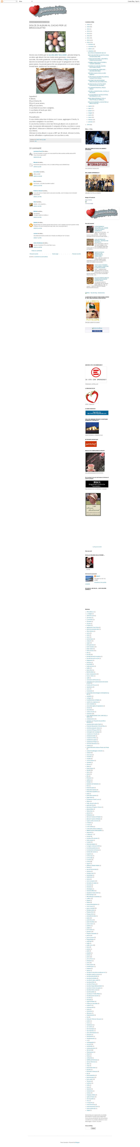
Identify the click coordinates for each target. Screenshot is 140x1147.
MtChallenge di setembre (93, 896)
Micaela (36, 162)
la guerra (89, 854)
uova (88, 1087)
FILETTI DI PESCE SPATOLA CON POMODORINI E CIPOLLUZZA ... (99, 254)
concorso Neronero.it (92, 743)
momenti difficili (91, 890)
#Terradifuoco (90, 612)
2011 (88, 38)
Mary (35, 181)
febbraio (90, 119)
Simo (35, 202)
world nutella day (91, 1108)
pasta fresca (90, 920)
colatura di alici (90, 711)
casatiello (89, 696)
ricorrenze (89, 1011)
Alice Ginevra (90, 631)
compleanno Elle (91, 736)
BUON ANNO (90, 672)
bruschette (89, 664)
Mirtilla (35, 211)
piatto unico (90, 945)
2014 (88, 31)
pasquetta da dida (91, 916)
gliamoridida (90, 809)
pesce (88, 935)
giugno (90, 110)
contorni (89, 752)
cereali (88, 708)
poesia (88, 949)
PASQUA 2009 (90, 910)
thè (87, 1073)
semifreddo (89, 1046)
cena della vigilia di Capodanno (95, 706)
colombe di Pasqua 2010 (93, 730)
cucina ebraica (90, 760)
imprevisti (89, 832)
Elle (88, 776)
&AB (101, 546)
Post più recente (34, 254)
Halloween (89, 815)
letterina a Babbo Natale (93, 865)
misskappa (89, 889)
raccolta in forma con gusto (94, 988)
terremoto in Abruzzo (92, 1071)
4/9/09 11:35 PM (38, 247)
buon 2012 (89, 670)
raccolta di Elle (90, 982)
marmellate (89, 875)
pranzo (88, 955)
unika (88, 1085)
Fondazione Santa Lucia (93, 799)
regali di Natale (91, 1001)
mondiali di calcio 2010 (93, 892)
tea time (89, 1069)
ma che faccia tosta (92, 869)
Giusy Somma (88, 199)
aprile (90, 115)
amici (88, 635)
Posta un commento (37, 250)
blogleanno (90, 660)
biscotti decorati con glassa (94, 656)
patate (88, 927)
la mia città (89, 857)
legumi (88, 863)
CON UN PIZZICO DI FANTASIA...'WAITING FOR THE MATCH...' (101, 241)
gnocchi (89, 813)
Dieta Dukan (90, 768)
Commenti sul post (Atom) (41, 256)
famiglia (89, 782)
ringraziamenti (90, 1015)
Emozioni (89, 778)
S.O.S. (88, 1023)
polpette (89, 953)
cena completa (90, 704)
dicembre (90, 44)
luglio (89, 108)
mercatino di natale (92, 883)
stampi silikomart (91, 1062)
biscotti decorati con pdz (93, 658)
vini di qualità (90, 1098)
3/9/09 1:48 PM (37, 206)
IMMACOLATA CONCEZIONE (94, 830)
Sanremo (89, 1034)
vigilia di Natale (91, 1097)
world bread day (91, 1104)
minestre (89, 887)
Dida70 (98, 576)
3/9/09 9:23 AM (37, 166)
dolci (36, 141)
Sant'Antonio (90, 1036)
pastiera (89, 925)
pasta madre (90, 924)
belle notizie (90, 648)
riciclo (88, 1009)
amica (88, 633)
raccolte (89, 997)
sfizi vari (89, 1050)
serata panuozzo (91, 1048)
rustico (88, 1021)
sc (87, 1040)
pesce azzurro (90, 937)
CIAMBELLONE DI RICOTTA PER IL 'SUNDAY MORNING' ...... (97, 63)
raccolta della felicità (92, 976)
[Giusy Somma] (86, 202)
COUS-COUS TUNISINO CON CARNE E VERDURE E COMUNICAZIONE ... (101, 266)
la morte (89, 859)
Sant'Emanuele (91, 1038)
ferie (88, 785)
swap (88, 1065)
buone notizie (90, 676)
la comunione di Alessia (93, 850)
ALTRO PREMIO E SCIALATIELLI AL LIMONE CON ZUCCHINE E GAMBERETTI (101, 228)
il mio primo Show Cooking (94, 828)
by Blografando (96, 546)
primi (88, 962)
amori (88, 637)
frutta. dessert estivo (92, 803)
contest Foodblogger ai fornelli (94, 751)
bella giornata (90, 645)
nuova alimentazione (92, 904)
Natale (88, 902)
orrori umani (90, 906)
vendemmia (90, 1091)
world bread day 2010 (92, 1106)
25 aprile (89, 621)
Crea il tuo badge (89, 203)
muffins (88, 898)
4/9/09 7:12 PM (37, 238)
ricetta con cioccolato (92, 1003)
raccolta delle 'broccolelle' (57, 55)
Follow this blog (97, 331)
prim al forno (90, 959)
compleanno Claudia (92, 734)
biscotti (88, 654)
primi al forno (90, 964)
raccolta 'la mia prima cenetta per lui (96, 972)
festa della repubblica (92, 791)
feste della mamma (91, 795)
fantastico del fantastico (93, 784)
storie (88, 1063)
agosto (90, 106)
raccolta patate (90, 991)
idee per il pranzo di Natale (94, 817)
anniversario (90, 639)
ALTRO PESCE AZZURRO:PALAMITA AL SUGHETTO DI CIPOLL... (98, 77)
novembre (91, 46)
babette (36, 222)
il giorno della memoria (93, 820)
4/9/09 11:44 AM (38, 228)
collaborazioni (90, 719)
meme (88, 879)
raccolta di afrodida (92, 978)
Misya (66, 59)
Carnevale (89, 691)
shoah (88, 1054)
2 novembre (90, 619)
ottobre (90, 48)
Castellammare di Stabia (93, 700)
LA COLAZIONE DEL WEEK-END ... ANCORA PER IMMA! (97, 70)
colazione (89, 713)
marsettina (36, 172)
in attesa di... (90, 834)
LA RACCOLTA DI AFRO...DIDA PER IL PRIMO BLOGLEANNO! (98, 59)
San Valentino (90, 1030)
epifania (89, 780)
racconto (89, 999)
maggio (90, 113)
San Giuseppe (90, 1028)
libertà (88, 867)
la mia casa (90, 855)
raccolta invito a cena (92, 990)
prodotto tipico (90, 966)
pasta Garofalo (90, 922)
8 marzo (89, 625)
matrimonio (89, 877)
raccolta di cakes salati (92, 980)
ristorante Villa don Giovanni (94, 1019)
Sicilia (88, 1056)
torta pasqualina (91, 1075)
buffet (88, 668)
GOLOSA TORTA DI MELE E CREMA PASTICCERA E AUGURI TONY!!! (101, 279)
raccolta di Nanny (91, 984)
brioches (89, 662)
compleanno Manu (91, 737)
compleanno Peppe (92, 741)
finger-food (89, 797)
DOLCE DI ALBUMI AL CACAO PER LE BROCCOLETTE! (98, 102)
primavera (89, 960)
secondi (89, 1044)
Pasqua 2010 (90, 912)
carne (88, 689)
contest (88, 745)
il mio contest (90, 826)
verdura (89, 1093)
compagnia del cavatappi (93, 732)
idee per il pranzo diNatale (93, 819)
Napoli (88, 900)
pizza (88, 947)
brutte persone (90, 666)
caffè (88, 678)
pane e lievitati (90, 908)
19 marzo (89, 617)
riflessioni (89, 1013)
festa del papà (90, 787)
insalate (89, 842)
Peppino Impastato (91, 933)
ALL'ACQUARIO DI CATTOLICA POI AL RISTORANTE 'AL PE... (98, 95)
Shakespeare (90, 1052)
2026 (88, 24)
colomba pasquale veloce (93, 728)
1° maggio (89, 613)
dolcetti (88, 770)
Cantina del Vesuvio (92, 685)
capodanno (90, 687)
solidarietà (89, 1058)
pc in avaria (90, 929)
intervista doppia (91, 844)
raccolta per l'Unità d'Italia (93, 993)
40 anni (89, 623)
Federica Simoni (38, 191)
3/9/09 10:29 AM (38, 176)
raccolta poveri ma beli (92, 995)
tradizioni (89, 1083)
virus (88, 1100)
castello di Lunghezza (92, 702)
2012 (88, 35)
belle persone (90, 650)
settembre (91, 51)
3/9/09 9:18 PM (37, 217)
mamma (89, 871)
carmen (36, 233)
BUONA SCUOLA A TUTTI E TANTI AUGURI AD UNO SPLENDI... (97, 84)
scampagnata (90, 1042)
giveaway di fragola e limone (94, 807)
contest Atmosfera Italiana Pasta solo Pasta (98, 747)
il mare (88, 824)
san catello (89, 1026)
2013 (88, 33)
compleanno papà (91, 739)
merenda (89, 885)
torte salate (89, 1079)
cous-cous (89, 754)
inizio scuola (90, 840)
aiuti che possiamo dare (93, 629)
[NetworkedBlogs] (97, 328)
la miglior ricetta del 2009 (93, 846)
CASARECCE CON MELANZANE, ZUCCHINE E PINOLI (97, 66)
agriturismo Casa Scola (93, 627)
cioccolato (89, 709)
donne (88, 774)
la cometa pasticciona (92, 848)
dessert (88, 764)
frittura (88, 801)
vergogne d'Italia (91, 1095)
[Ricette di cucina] (91, 446)
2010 (88, 40)
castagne (89, 698)
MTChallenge (90, 894)
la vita (88, 861)
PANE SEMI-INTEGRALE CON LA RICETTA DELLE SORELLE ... (97, 99)
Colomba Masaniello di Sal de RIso (96, 726)
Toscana (89, 1081)
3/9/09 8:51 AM (37, 157)
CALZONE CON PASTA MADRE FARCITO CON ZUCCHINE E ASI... (97, 81)
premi (88, 957)
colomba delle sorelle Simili (94, 724)
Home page (55, 254)
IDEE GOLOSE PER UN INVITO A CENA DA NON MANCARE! (98, 56)
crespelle (89, 756)
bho (88, 652)
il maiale (89, 822)
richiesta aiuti (90, 1007)
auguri (88, 643)
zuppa (88, 1110)
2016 (88, 29)
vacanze (89, 1089)
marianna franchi (38, 151)
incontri (88, 836)
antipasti (89, 641)
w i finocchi (89, 1102)
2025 (88, 26)
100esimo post (90, 615)
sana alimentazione (92, 1032)
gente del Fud (90, 805)
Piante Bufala (90, 939)
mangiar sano (90, 873)
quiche (88, 970)
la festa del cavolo (91, 852)
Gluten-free (89, 811)
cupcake (89, 762)
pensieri (89, 931)
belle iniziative (90, 647)
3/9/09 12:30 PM (38, 185)
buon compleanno (91, 674)
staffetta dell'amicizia (92, 1060)
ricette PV (89, 1005)
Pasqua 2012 (90, 914)
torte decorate (90, 1077)
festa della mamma (91, 789)
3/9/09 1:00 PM (37, 196)
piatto (88, 943)
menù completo (91, 881)
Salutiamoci (90, 1025)
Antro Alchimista (38, 243)
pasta (88, 918)
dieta (88, 766)
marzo (90, 117)
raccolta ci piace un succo (93, 974)
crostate (89, 758)
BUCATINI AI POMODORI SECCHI (97, 53)
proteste (89, 968)
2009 (88, 42)
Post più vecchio (76, 254)
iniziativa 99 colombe (92, 838)
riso (88, 1017)
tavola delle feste (91, 1067)
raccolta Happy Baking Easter (94, 986)
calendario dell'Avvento (93, 679)
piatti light (89, 941)
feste (88, 793)
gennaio (90, 121)
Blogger (77, 1142)
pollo (88, 951)
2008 (88, 124)
